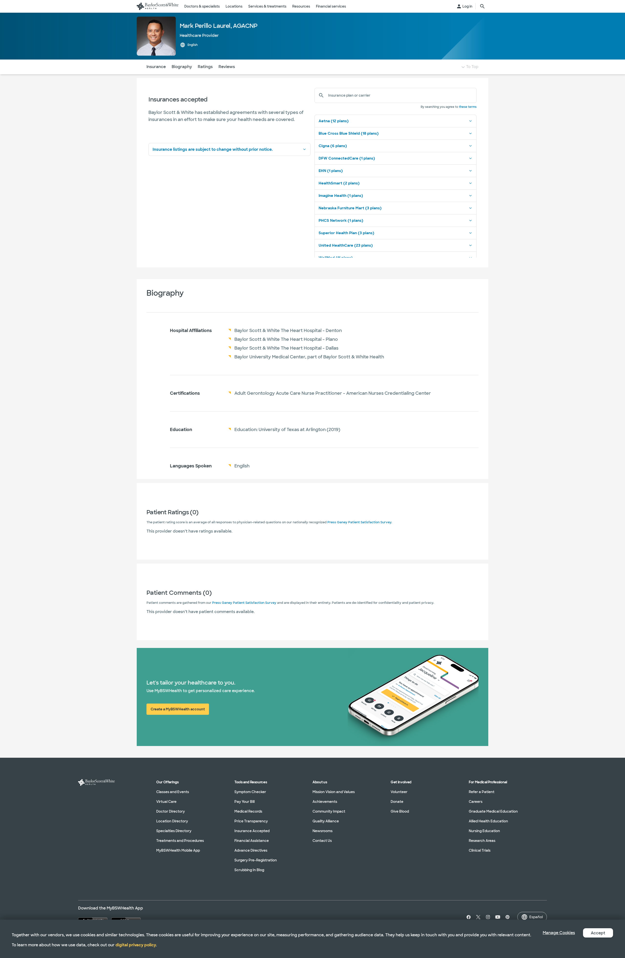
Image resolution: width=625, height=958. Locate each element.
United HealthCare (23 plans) (346, 245)
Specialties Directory (173, 831)
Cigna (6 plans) (333, 146)
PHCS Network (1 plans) (341, 220)
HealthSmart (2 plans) (339, 183)
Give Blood (400, 811)
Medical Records (248, 811)
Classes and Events (172, 792)
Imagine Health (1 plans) (341, 195)
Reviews (227, 66)
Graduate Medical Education (493, 811)
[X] (478, 917)
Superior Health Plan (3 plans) (346, 233)
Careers (475, 801)
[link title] (157, 6)
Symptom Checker (250, 792)
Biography (182, 66)
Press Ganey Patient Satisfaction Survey (359, 522)
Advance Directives (250, 850)
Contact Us (322, 840)
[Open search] (482, 6)
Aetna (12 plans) (334, 121)
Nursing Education (484, 831)
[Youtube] (498, 917)
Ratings (205, 66)
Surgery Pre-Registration (255, 860)
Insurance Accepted (252, 831)
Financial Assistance (251, 840)
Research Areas (482, 840)
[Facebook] (467, 917)
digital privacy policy (135, 945)
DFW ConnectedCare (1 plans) (347, 158)
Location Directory (172, 821)
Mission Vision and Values (333, 792)
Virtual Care (166, 801)
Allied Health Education (488, 821)
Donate (397, 801)
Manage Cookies (559, 932)
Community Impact (328, 811)
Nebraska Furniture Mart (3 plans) (350, 208)
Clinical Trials (479, 850)
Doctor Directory (170, 811)
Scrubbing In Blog (249, 870)
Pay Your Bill (244, 801)
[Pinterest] (507, 917)
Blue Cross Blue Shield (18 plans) (349, 133)
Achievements (324, 801)
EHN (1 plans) (331, 171)
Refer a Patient (481, 792)
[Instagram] (488, 917)
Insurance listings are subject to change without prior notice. (213, 149)
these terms (468, 107)
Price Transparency (251, 821)
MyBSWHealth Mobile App (178, 850)
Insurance (156, 66)
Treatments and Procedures (180, 840)
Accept (598, 933)
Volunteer (399, 792)
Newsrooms (322, 831)
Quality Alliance (325, 821)
